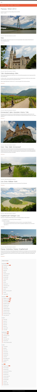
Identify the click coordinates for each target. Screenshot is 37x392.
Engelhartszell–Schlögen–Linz (10, 216)
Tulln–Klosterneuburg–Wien (9, 73)
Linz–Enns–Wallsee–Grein (9, 181)
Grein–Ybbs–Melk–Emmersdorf (11, 147)
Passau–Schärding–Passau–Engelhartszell (14, 249)
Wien (2, 38)
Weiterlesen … (3, 42)
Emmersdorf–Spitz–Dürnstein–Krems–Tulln (15, 112)
